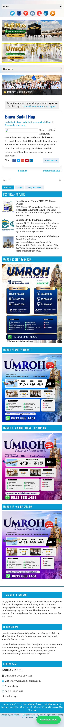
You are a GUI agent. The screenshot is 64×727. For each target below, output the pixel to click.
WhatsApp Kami (48, 719)
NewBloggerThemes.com (50, 713)
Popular (7, 186)
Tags (19, 186)
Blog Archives (34, 186)
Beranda (22, 169)
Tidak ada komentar (15, 124)
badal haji (10, 121)
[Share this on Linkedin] (31, 159)
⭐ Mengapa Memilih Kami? (17, 92)
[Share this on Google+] (22, 159)
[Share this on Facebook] (14, 159)
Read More (51, 159)
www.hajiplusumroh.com (27, 679)
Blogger (32, 709)
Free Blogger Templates (32, 716)
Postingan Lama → (52, 169)
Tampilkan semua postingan (38, 105)
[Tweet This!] (18, 159)
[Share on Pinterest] (27, 159)
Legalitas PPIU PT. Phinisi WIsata (34, 219)
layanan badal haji (42, 121)
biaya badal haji (24, 121)
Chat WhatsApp (10, 695)
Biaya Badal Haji (20, 115)
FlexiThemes (15, 713)
